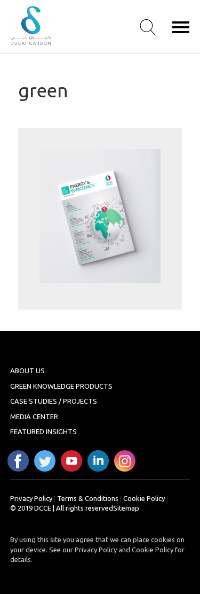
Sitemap (126, 508)
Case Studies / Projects (53, 401)
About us (27, 370)
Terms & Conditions (87, 498)
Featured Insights (43, 431)
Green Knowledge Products (61, 386)
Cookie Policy (144, 498)
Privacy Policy (31, 498)
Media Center (34, 416)
